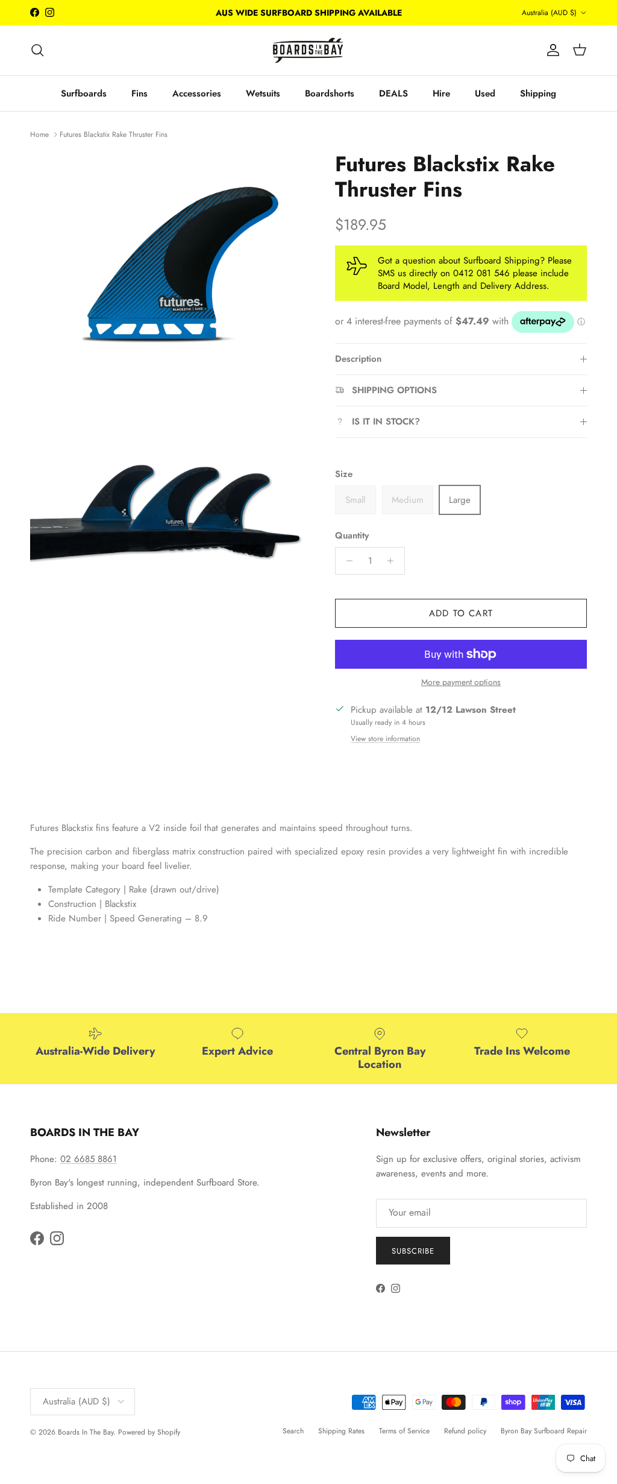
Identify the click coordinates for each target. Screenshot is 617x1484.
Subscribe (413, 1251)
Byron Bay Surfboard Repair (544, 1431)
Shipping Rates (341, 1431)
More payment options (461, 682)
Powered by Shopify (149, 1432)
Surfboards (84, 93)
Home (39, 133)
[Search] (37, 50)
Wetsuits (263, 93)
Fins (139, 93)
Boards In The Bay (85, 1432)
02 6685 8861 (88, 1159)
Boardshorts (329, 93)
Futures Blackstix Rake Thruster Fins (114, 133)
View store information (385, 738)
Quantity (352, 535)
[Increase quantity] (393, 561)
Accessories (196, 93)
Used (485, 93)
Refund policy (465, 1431)
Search (293, 1431)
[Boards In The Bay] (308, 50)
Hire (441, 93)
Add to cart (461, 613)
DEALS (393, 93)
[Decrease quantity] (346, 561)
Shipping (538, 93)
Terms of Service (404, 1431)
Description (358, 358)
